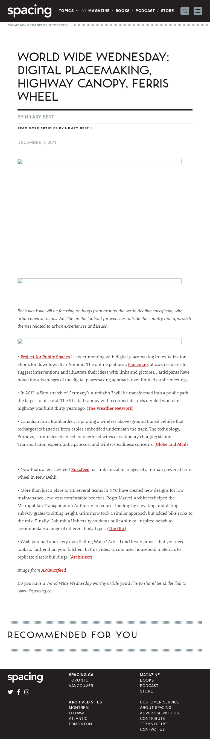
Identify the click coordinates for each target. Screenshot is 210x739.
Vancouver (81, 686)
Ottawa (77, 713)
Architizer (81, 557)
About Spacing (155, 708)
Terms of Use (154, 724)
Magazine (99, 11)
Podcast (145, 11)
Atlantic (78, 718)
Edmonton (80, 724)
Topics (67, 11)
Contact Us (152, 729)
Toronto (79, 680)
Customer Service (159, 702)
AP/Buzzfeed (53, 570)
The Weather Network (110, 408)
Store (167, 11)
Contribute (152, 718)
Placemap (138, 364)
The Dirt (117, 528)
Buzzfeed (80, 469)
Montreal (80, 708)
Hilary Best (39, 117)
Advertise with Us (159, 713)
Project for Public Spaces (45, 356)
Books (123, 11)
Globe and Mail (171, 444)
